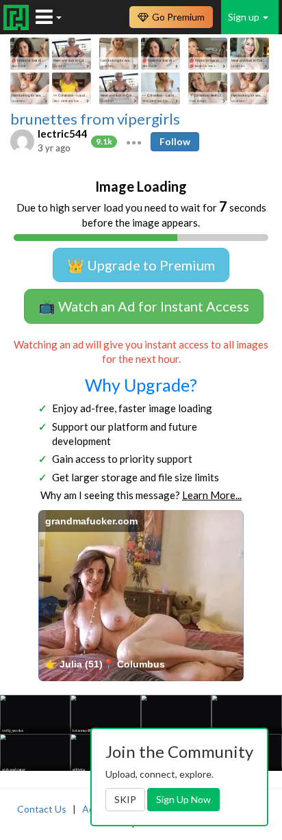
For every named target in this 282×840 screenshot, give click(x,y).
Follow (174, 141)
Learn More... (212, 495)
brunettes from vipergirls (95, 119)
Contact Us (41, 809)
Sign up (244, 17)
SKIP (125, 799)
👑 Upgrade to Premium (141, 265)
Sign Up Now (183, 799)
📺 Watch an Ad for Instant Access (143, 306)
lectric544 (63, 133)
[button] (133, 141)
